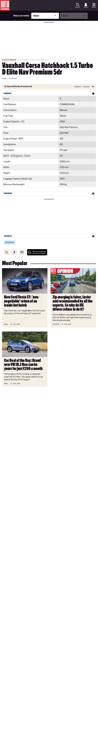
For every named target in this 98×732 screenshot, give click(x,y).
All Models (13, 78)
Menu (94, 7)
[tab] (49, 93)
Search (77, 7)
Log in (86, 7)
